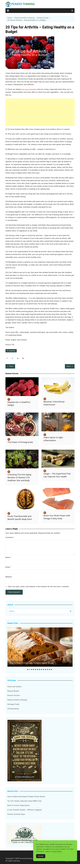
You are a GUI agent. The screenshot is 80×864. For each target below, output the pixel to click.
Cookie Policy (57, 851)
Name (8, 557)
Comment (9, 537)
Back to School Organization (18, 805)
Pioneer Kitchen (13, 695)
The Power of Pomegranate (20, 442)
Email (8, 567)
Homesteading (13, 709)
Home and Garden (14, 686)
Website (8, 577)
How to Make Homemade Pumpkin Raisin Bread (31, 663)
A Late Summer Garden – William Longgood (24, 810)
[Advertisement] (40, 112)
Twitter (13, 358)
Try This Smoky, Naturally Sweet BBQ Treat (24, 801)
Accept (40, 856)
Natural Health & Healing (17, 700)
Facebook (7, 358)
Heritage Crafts (13, 704)
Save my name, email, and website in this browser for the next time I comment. (38, 586)
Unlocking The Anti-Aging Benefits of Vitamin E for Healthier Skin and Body (19, 477)
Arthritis (12, 351)
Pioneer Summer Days (16, 814)
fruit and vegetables (29, 89)
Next (68, 366)
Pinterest (23, 358)
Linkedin (18, 358)
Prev (11, 366)
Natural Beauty (13, 691)
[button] (27, 669)
